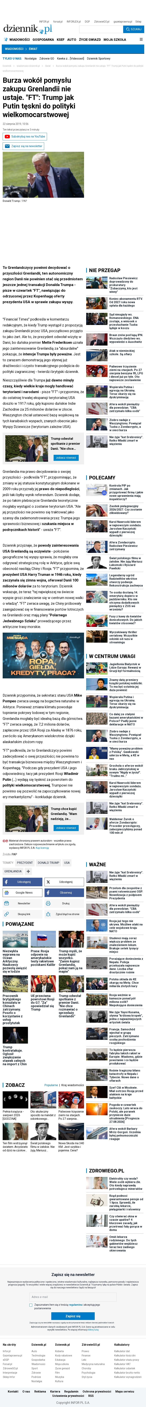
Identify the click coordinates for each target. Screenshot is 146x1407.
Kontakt (13, 1391)
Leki (84, 1359)
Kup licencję (42, 847)
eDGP (6, 1359)
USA (67, 862)
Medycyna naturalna (93, 1364)
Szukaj (136, 29)
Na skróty (9, 1344)
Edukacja (60, 1359)
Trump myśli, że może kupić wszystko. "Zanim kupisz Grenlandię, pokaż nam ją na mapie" (70, 961)
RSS (91, 1396)
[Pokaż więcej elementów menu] (141, 40)
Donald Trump (48, 862)
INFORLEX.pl (74, 21)
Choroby (86, 1368)
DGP (87, 21)
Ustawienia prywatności (68, 1396)
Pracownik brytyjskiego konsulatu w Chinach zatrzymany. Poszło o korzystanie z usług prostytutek (13, 1009)
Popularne (51, 1085)
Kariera (55, 1391)
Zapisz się (73, 1316)
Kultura (59, 1381)
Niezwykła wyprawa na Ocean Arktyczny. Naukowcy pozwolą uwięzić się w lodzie (15, 961)
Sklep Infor (9, 1377)
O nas (26, 1391)
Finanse (86, 1355)
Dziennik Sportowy (98, 58)
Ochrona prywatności (97, 1391)
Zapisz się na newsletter (26, 146)
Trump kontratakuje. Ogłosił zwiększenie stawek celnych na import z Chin (15, 1055)
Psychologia (88, 1372)
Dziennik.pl (39, 1344)
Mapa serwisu (124, 1391)
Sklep (138, 21)
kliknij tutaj (93, 1330)
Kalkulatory (121, 1344)
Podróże (36, 1377)
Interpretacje (10, 1372)
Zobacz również (66, 457)
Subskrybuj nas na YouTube (28, 136)
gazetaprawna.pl (123, 21)
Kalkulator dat (122, 1351)
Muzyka (59, 1377)
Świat (33, 49)
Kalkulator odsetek (124, 1368)
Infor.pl (7, 1351)
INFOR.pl (44, 21)
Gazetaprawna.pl (12, 1355)
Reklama (40, 1391)
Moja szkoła (62, 1364)
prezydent (25, 862)
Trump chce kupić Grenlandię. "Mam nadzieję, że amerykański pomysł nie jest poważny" (66, 814)
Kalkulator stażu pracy (126, 1359)
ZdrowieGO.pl (101, 21)
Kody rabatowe (63, 1355)
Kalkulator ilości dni (124, 1355)
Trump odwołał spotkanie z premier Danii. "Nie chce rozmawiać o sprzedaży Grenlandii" (65, 444)
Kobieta (59, 1351)
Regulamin (71, 1391)
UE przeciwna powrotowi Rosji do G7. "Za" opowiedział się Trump (42, 1002)
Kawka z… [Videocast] (70, 58)
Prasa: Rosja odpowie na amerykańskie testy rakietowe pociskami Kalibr (43, 957)
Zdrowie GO (46, 58)
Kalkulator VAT (122, 1364)
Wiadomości (14, 49)
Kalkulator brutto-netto (127, 1372)
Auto (34, 1351)
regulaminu (75, 1304)
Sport (35, 1368)
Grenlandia (13, 871)
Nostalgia (30, 58)
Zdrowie (36, 1372)
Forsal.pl (7, 1364)
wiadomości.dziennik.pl (28, 66)
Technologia (38, 1355)
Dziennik (7, 66)
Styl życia (87, 1377)
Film (57, 1372)
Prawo (85, 1351)
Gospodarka (38, 1359)
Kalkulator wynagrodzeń (128, 1377)
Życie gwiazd (62, 1368)
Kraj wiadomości (72, 1085)
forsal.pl (57, 21)
